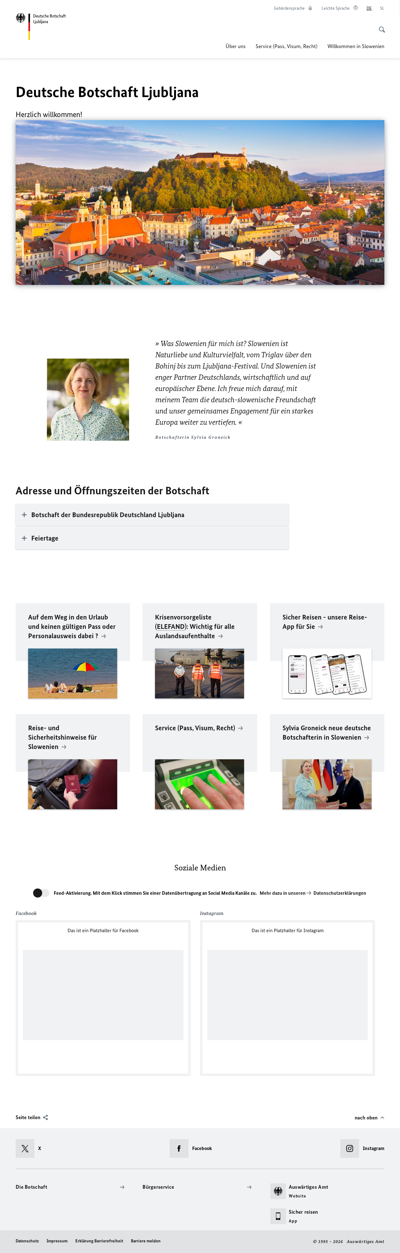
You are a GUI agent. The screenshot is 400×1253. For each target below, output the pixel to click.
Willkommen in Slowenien (356, 46)
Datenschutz (27, 1241)
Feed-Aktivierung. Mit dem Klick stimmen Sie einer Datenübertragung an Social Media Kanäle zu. (155, 893)
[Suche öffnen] (380, 26)
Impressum (57, 1241)
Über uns (236, 46)
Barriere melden (146, 1241)
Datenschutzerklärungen (339, 893)
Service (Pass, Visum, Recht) (287, 46)
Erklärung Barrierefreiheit (99, 1241)
